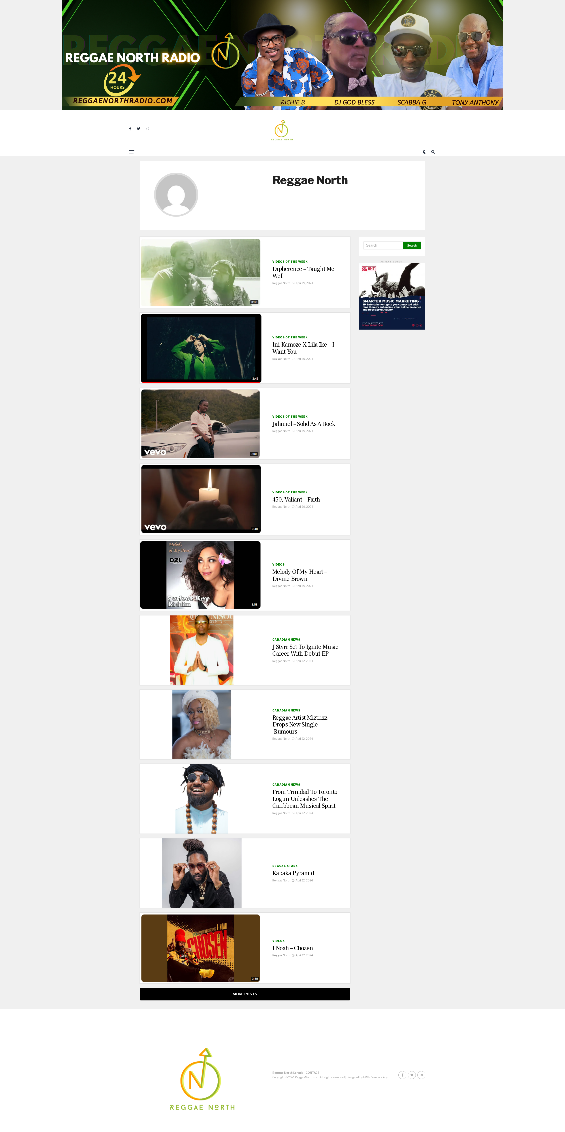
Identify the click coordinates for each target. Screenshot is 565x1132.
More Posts (245, 994)
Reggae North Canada (287, 1072)
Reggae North (281, 283)
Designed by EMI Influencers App (367, 1077)
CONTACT (313, 1072)
